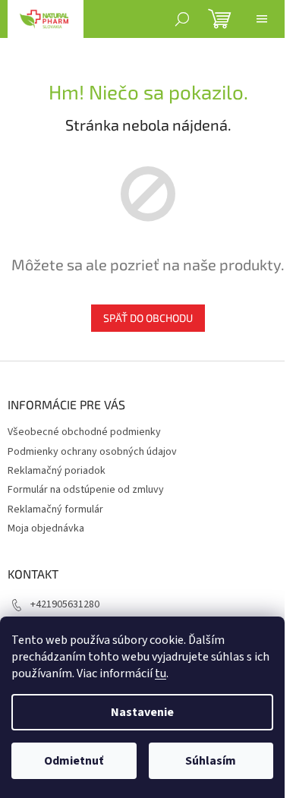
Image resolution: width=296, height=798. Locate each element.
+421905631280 (64, 604)
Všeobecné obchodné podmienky (84, 432)
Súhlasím (210, 760)
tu (160, 673)
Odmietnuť (73, 760)
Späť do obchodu (148, 317)
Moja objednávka (46, 528)
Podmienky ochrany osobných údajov (92, 451)
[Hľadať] (182, 19)
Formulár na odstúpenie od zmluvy (86, 489)
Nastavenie (142, 712)
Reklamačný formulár (55, 509)
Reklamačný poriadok (56, 470)
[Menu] (262, 19)
